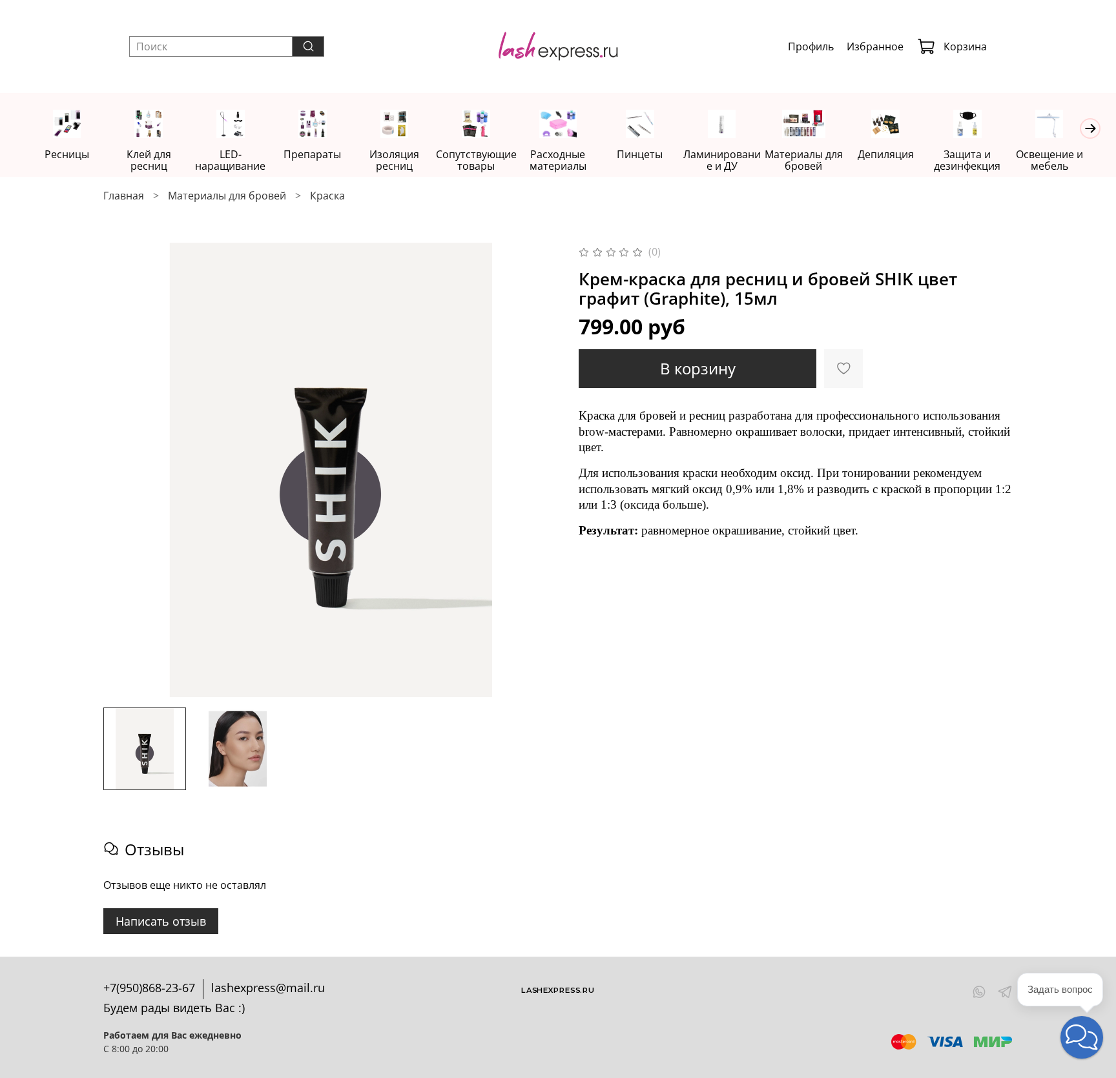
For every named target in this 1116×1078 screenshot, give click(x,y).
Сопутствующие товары (476, 160)
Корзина (965, 46)
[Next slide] (537, 469)
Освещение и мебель (1049, 160)
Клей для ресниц (149, 160)
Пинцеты (640, 154)
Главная (123, 195)
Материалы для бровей (804, 160)
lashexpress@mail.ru (268, 987)
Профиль (811, 46)
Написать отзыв (161, 921)
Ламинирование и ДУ (722, 160)
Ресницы (67, 154)
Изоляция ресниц (394, 160)
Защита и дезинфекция (967, 160)
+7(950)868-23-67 (149, 987)
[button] (1081, 1037)
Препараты (312, 154)
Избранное (875, 46)
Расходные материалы (558, 160)
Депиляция (886, 154)
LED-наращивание (230, 160)
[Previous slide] (124, 469)
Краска (327, 195)
